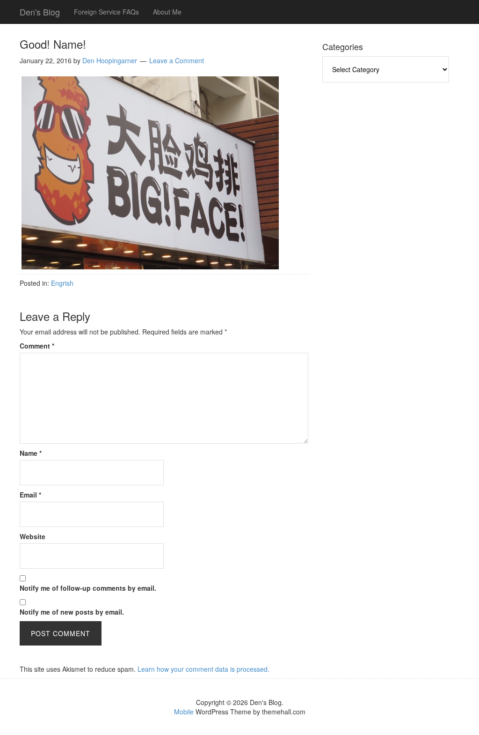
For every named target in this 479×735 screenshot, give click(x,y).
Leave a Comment (176, 60)
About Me (167, 11)
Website (32, 536)
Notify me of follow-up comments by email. (88, 588)
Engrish (62, 283)
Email (30, 494)
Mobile (184, 711)
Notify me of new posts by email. (72, 611)
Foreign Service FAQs (106, 11)
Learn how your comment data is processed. (203, 669)
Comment (37, 345)
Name (31, 453)
